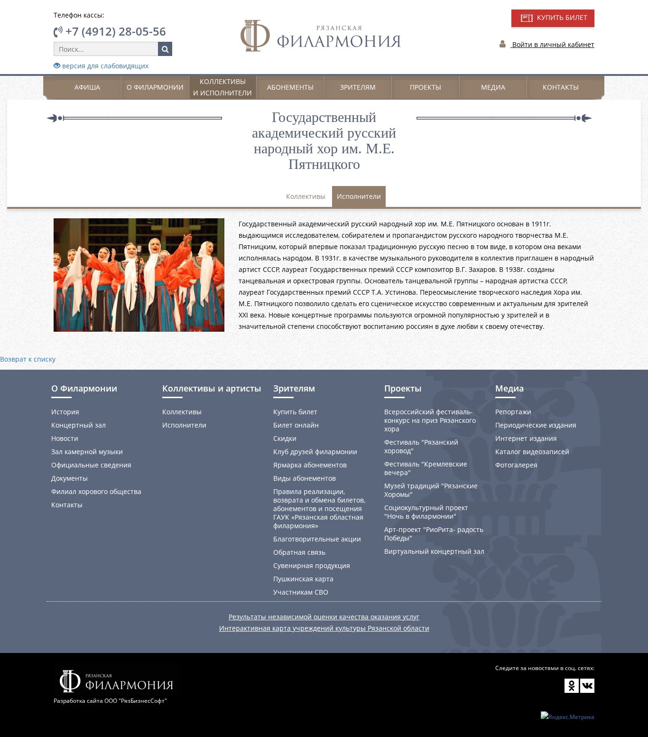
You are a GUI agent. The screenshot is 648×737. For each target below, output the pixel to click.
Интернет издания (526, 438)
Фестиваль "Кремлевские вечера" (425, 468)
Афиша (87, 87)
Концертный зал (78, 424)
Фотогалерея (516, 464)
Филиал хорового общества (96, 491)
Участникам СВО (300, 592)
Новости (64, 438)
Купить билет (295, 411)
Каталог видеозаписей (532, 451)
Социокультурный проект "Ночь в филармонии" (426, 512)
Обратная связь (299, 552)
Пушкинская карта (303, 578)
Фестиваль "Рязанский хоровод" (421, 446)
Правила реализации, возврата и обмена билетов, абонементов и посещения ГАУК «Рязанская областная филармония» (319, 508)
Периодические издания (535, 424)
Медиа (493, 87)
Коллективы (305, 196)
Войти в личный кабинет (552, 44)
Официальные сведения (91, 464)
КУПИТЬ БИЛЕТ (561, 17)
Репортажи (513, 411)
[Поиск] (165, 49)
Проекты (425, 87)
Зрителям (358, 87)
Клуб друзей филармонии (315, 451)
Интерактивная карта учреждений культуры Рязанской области (324, 628)
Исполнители (359, 196)
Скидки (284, 438)
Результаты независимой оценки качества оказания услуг (324, 616)
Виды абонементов (304, 478)
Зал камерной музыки (87, 451)
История (65, 411)
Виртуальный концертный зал (434, 551)
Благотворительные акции (317, 538)
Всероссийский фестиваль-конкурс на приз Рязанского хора (430, 420)
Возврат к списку (28, 359)
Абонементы (290, 87)
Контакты (561, 87)
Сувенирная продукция (311, 565)
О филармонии (155, 87)
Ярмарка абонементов (310, 464)
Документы (69, 478)
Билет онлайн (296, 424)
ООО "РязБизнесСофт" (135, 701)
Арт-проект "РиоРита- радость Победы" (433, 533)
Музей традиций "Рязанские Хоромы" (431, 490)
